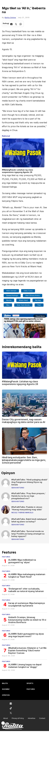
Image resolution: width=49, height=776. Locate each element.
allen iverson (11, 291)
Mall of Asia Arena (32, 295)
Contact (42, 718)
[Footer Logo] (12, 725)
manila (8, 300)
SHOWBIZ (6, 689)
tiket (39, 305)
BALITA (5, 683)
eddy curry (28, 291)
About (5, 718)
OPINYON (6, 695)
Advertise (31, 718)
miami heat (23, 300)
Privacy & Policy (18, 718)
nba (8, 305)
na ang (38, 300)
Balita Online (10, 18)
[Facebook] (11, 24)
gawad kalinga (12, 295)
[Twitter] (16, 24)
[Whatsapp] (21, 24)
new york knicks (23, 305)
